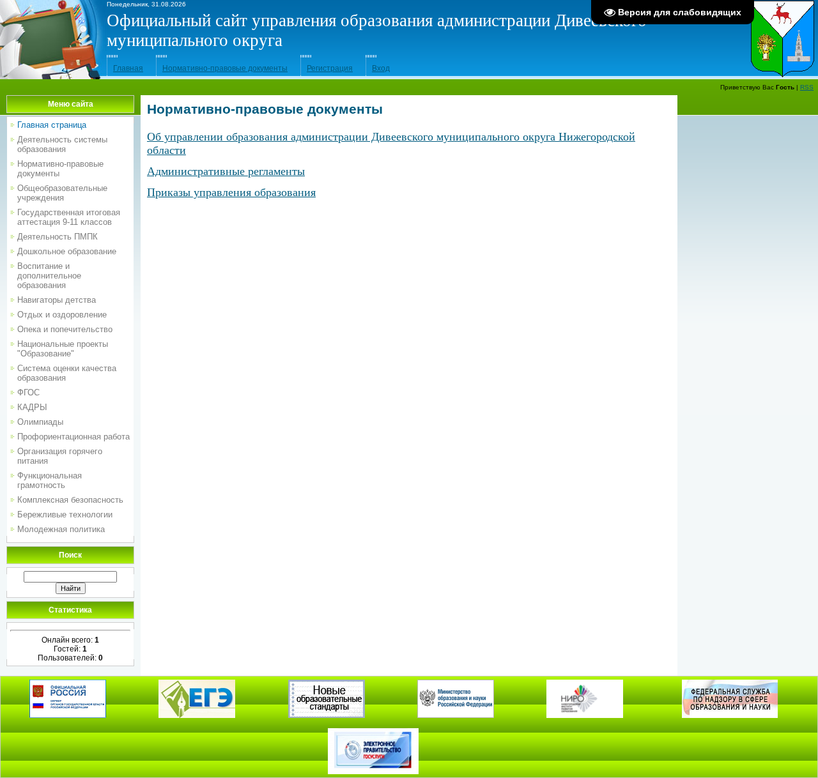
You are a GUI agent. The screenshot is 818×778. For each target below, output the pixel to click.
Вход (381, 68)
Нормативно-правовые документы (225, 68)
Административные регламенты (226, 171)
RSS (807, 87)
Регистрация (330, 68)
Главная (128, 68)
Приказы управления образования (231, 192)
